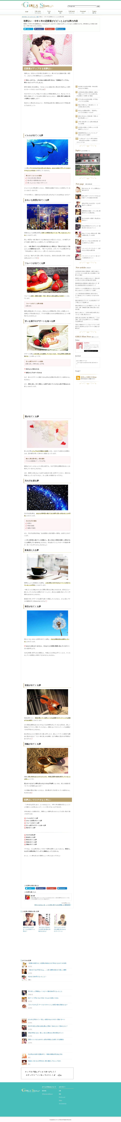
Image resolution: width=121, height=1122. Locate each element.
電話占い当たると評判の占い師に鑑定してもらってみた (44, 1061)
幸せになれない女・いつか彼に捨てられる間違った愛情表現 (52, 905)
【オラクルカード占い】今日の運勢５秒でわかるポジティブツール (60, 929)
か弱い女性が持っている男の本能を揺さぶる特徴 (88, 122)
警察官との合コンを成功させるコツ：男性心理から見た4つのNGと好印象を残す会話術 (87, 279)
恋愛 (49, 12)
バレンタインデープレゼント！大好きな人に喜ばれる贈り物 (91, 249)
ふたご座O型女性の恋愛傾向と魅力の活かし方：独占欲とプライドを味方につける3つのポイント (87, 295)
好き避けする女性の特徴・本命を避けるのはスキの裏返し (88, 87)
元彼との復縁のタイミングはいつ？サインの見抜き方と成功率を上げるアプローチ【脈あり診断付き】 (87, 326)
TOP (26, 12)
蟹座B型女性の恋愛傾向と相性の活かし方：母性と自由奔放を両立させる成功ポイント (87, 284)
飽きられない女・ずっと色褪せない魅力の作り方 (91, 189)
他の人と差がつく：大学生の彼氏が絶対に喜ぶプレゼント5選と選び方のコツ (87, 313)
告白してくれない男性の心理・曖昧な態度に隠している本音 (91, 234)
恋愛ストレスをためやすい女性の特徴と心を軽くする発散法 (46, 1039)
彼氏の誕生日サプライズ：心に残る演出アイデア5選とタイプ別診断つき (87, 301)
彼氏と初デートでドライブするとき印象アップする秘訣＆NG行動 (91, 196)
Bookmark (60, 29)
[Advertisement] (47, 120)
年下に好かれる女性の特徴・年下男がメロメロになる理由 (88, 100)
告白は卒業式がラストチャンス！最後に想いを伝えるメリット (91, 226)
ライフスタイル (38, 12)
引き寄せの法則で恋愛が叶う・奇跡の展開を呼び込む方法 (45, 1054)
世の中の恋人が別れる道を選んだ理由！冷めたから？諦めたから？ (48, 1026)
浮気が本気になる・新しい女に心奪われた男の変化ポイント (46, 1033)
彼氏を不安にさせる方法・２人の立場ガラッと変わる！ (29, 929)
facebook (39, 29)
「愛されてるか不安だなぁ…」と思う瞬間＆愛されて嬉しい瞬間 (47, 970)
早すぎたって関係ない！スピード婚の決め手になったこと (45, 991)
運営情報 (44, 1090)
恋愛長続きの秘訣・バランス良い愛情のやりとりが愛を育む (91, 211)
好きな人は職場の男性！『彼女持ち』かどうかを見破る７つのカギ (88, 111)
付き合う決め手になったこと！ (37, 976)
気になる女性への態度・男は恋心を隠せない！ (91, 219)
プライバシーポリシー (47, 1094)
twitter (28, 29)
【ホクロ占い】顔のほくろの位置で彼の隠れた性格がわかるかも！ (44, 929)
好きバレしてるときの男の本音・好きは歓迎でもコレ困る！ (91, 241)
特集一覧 (94, 12)
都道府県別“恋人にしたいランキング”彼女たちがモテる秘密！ (88, 133)
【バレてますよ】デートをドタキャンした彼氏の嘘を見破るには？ (48, 1004)
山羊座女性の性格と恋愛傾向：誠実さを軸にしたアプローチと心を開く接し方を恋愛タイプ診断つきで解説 (87, 93)
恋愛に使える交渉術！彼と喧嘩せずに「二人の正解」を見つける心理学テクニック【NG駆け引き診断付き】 (87, 319)
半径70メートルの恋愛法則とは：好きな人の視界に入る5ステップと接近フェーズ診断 (87, 289)
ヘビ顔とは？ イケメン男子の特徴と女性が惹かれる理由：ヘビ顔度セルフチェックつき (87, 140)
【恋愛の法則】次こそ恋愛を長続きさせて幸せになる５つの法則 (47, 963)
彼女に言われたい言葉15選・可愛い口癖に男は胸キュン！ (88, 117)
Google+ (50, 29)
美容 (60, 12)
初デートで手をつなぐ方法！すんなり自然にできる (43, 998)
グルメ (83, 12)
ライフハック (71, 12)
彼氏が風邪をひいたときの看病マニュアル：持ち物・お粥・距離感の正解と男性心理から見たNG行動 (87, 307)
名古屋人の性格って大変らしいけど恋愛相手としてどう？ (88, 128)
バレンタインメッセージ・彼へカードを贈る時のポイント (91, 256)
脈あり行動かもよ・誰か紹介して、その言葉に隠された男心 (88, 105)
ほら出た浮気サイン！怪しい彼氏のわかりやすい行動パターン (46, 1019)
